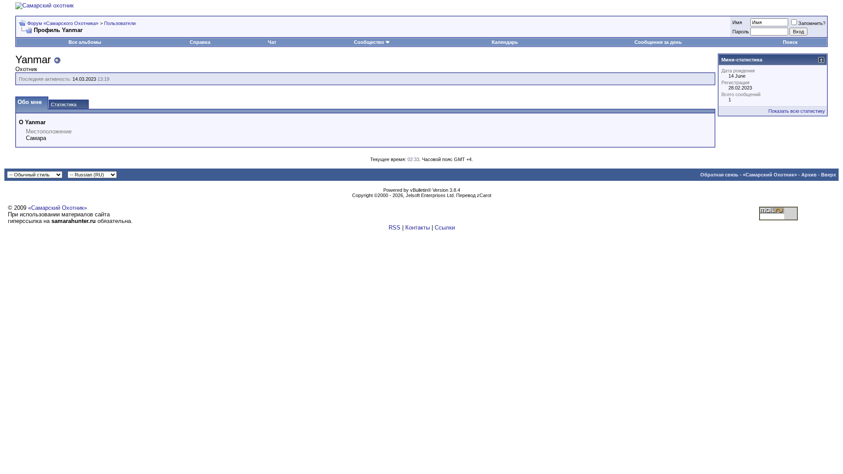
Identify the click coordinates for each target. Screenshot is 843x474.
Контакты (417, 227)
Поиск (790, 42)
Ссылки (445, 227)
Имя (737, 22)
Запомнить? (811, 23)
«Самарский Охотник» (770, 174)
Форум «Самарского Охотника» (62, 23)
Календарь (505, 42)
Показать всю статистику (796, 111)
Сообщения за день (658, 42)
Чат (272, 42)
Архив (809, 174)
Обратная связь (719, 174)
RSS (394, 227)
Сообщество (369, 42)
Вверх (828, 174)
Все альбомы (84, 42)
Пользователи (120, 23)
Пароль (740, 31)
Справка (200, 42)
